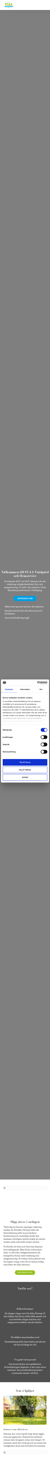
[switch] (44, 737)
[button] (44, 5)
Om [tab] (41, 689)
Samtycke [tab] (9, 689)
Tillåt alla (25, 762)
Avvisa (25, 777)
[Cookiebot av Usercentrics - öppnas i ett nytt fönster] (37, 682)
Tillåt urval (25, 770)
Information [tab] (25, 689)
